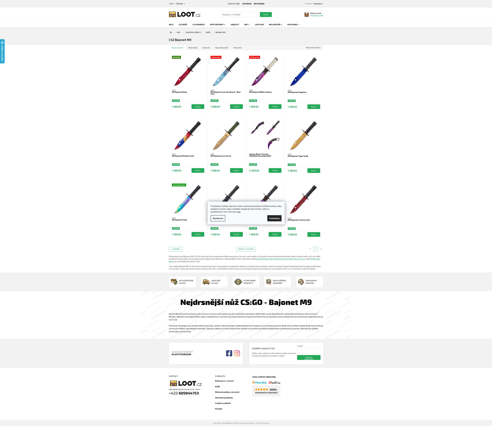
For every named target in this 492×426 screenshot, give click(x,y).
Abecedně (237, 48)
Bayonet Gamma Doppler (283, 259)
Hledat (266, 14)
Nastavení (218, 218)
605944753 (189, 393)
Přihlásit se (308, 358)
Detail (198, 106)
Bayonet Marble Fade (264, 259)
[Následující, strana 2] (315, 249)
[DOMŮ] (171, 32)
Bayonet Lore (299, 259)
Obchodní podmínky (224, 398)
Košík (217, 386)
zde (239, 211)
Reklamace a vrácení (224, 381)
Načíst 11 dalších (246, 249)
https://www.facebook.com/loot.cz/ (246, 3)
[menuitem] (171, 25)
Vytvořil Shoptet (262, 423)
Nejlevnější (192, 48)
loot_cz (259, 3)
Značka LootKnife (223, 403)
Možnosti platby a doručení (227, 392)
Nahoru (176, 249)
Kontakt (218, 409)
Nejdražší (206, 48)
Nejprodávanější (221, 48)
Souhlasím (274, 218)
